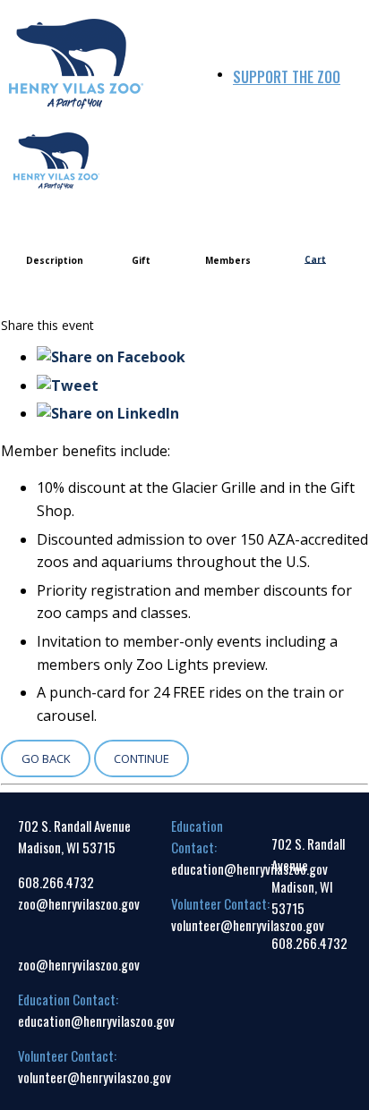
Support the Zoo (286, 77)
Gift (141, 260)
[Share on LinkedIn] (108, 413)
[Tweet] (68, 385)
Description (54, 260)
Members (228, 260)
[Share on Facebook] (111, 357)
